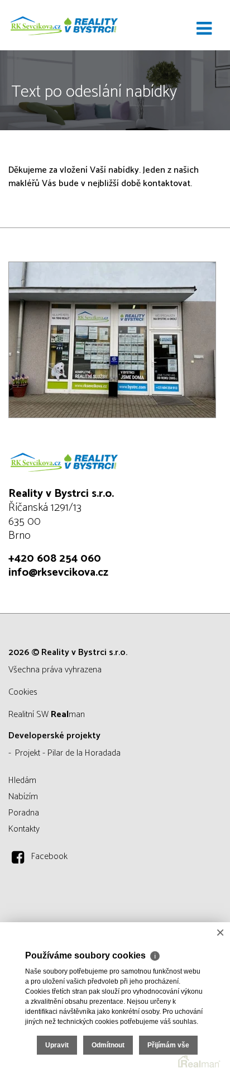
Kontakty (24, 829)
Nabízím (23, 796)
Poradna (23, 812)
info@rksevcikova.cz (58, 572)
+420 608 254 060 (54, 558)
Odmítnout (108, 1045)
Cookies (22, 692)
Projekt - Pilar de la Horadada (68, 753)
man (68, 714)
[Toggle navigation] (204, 29)
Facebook (49, 856)
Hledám (22, 780)
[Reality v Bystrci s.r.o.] (64, 25)
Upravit (57, 1045)
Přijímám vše (168, 1045)
